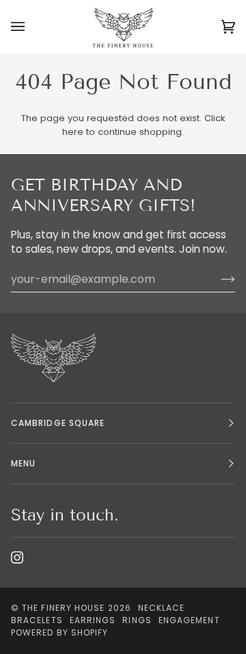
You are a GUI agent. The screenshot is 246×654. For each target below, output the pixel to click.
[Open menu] (31, 26)
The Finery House (63, 608)
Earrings (93, 620)
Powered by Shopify (59, 632)
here (72, 131)
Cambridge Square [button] (58, 423)
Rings (136, 620)
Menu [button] (23, 463)
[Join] (217, 279)
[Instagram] (17, 557)
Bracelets (37, 620)
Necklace (161, 608)
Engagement (189, 620)
